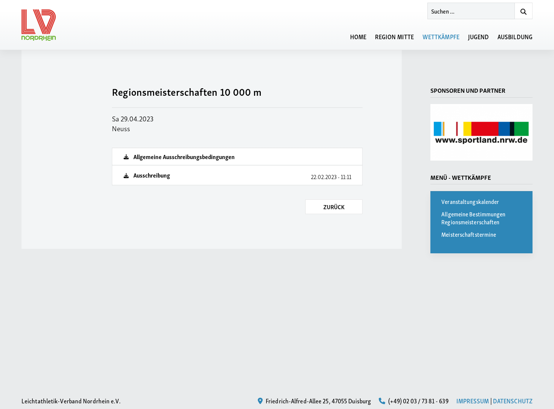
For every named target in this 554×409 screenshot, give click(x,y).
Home (358, 36)
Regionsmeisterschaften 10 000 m (187, 91)
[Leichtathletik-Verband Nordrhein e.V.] (42, 25)
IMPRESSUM (472, 400)
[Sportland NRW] (481, 132)
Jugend (478, 36)
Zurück (333, 206)
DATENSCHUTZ (513, 400)
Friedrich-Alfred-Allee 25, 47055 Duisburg (318, 400)
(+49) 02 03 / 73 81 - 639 (417, 400)
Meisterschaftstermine (468, 234)
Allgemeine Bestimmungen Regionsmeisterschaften (473, 217)
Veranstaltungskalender (470, 201)
